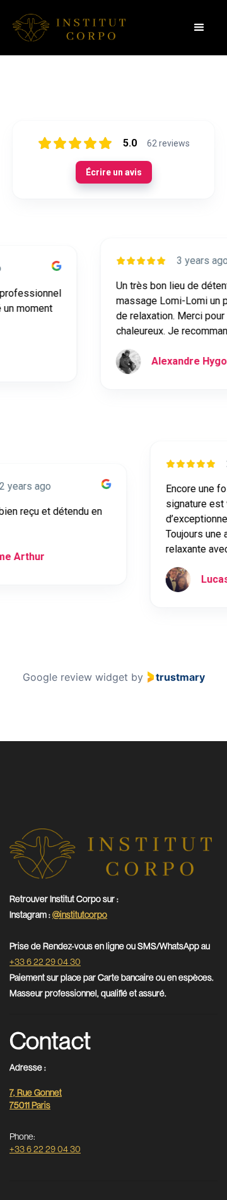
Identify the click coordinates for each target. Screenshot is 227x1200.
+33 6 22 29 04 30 (45, 962)
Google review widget (75, 677)
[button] (199, 28)
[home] (69, 28)
